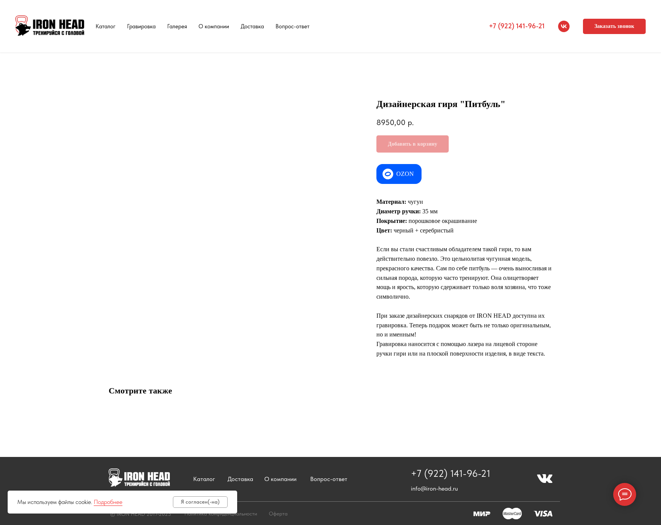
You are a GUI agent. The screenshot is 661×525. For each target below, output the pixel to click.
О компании (214, 26)
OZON (405, 174)
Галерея (177, 26)
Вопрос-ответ (292, 26)
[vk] (564, 26)
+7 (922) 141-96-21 (517, 26)
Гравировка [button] (141, 26)
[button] (614, 26)
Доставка (252, 26)
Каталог (106, 26)
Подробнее (108, 501)
